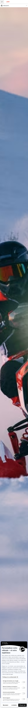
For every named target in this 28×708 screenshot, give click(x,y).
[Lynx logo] (8, 2)
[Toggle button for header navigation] (2, 2)
